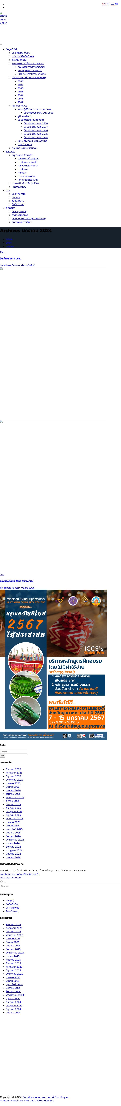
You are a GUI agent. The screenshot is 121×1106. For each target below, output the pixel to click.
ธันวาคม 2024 (13, 836)
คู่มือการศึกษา (24, 116)
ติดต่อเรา (10, 208)
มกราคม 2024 (13, 857)
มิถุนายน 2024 (13, 854)
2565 (20, 91)
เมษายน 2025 (13, 822)
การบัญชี (22, 173)
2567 (20, 84)
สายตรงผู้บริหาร (20, 215)
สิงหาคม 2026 (13, 769)
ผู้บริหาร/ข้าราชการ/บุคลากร (32, 74)
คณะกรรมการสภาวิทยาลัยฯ (31, 67)
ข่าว (8, 190)
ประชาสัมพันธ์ (18, 194)
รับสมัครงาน (18, 201)
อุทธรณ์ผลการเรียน (21, 222)
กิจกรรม (16, 197)
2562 (20, 102)
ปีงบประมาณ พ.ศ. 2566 (36, 130)
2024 (9, 242)
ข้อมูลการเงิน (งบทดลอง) (31, 120)
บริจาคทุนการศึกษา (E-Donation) (29, 218)
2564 (20, 95)
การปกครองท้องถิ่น (27, 162)
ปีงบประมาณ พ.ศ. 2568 (36, 123)
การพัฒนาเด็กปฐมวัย (28, 158)
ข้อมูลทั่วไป (11, 49)
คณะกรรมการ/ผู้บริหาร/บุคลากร (28, 63)
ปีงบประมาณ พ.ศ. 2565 (36, 134)
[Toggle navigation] (1, 44)
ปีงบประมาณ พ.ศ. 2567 (36, 127)
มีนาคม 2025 (12, 825)
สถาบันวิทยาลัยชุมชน (58, 1097)
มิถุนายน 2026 (13, 776)
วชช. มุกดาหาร (19, 211)
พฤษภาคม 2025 (14, 818)
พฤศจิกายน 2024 (15, 840)
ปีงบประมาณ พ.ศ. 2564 (36, 137)
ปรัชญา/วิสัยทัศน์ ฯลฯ (23, 56)
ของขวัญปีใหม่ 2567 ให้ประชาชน (16, 581)
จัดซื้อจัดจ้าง (18, 204)
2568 (20, 81)
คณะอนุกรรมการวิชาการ (30, 70)
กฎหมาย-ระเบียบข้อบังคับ (24, 148)
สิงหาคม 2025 (13, 808)
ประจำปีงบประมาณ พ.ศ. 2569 (39, 113)
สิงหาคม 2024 (13, 847)
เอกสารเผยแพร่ (19, 106)
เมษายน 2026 (13, 783)
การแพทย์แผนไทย (26, 176)
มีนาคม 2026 (12, 787)
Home (9, 239)
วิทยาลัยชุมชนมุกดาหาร (18, 30)
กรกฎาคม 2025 (14, 811)
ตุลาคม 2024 (13, 843)
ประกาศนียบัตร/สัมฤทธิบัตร (25, 183)
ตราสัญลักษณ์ (19, 60)
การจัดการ (23, 169)
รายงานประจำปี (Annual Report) (29, 77)
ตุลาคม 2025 (12, 801)
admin (5, 265)
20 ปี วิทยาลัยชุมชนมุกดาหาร (32, 141)
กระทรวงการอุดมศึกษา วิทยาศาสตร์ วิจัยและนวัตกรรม (27, 1100)
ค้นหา (2, 881)
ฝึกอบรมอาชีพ (19, 187)
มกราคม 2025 (13, 832)
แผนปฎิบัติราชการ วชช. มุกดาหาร (34, 109)
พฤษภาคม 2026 (14, 780)
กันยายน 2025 (13, 804)
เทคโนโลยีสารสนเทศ (28, 180)
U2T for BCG (25, 144)
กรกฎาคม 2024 (14, 850)
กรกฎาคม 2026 (14, 773)
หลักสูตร (10, 151)
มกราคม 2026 (13, 790)
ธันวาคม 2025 (13, 794)
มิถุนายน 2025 (13, 815)
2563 (20, 98)
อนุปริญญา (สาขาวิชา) (23, 155)
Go (2, 755)
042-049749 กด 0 (10, 877)
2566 (20, 88)
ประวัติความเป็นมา (21, 53)
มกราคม (10, 246)
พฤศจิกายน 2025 (15, 797)
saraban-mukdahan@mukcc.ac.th (19, 874)
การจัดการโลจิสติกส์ (28, 165)
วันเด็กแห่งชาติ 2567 (10, 258)
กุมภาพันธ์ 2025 (14, 829)
